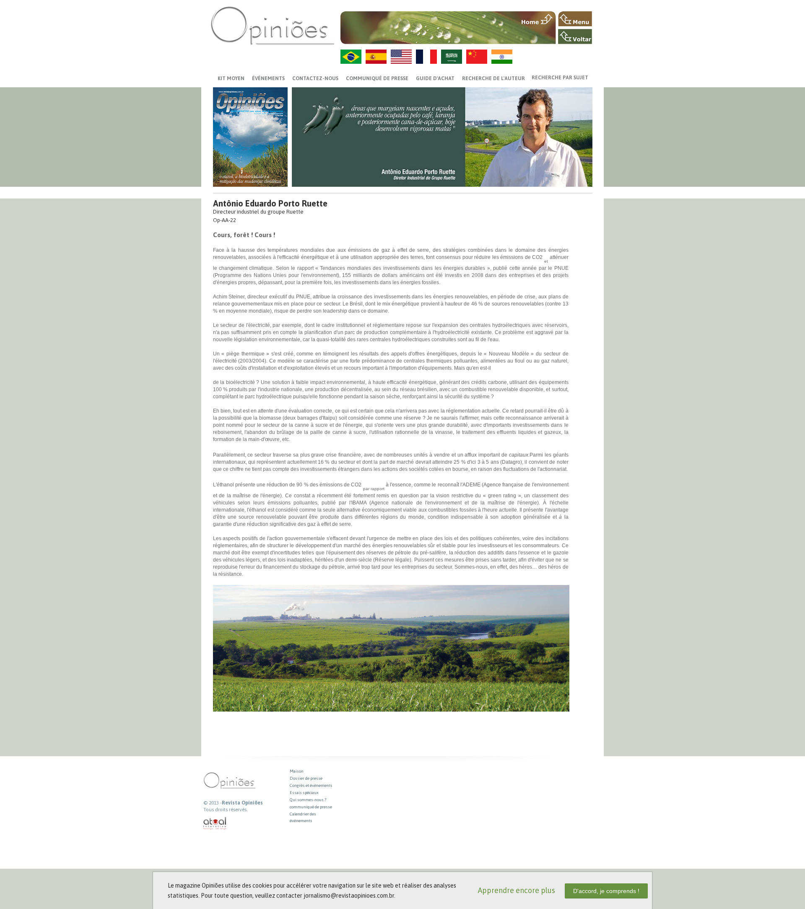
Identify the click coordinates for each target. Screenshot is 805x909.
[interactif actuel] (215, 823)
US (401, 57)
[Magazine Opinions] (272, 25)
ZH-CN (476, 57)
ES (376, 57)
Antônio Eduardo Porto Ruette (270, 203)
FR (426, 57)
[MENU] (575, 18)
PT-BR (350, 57)
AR (451, 57)
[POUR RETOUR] (575, 36)
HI (501, 57)
